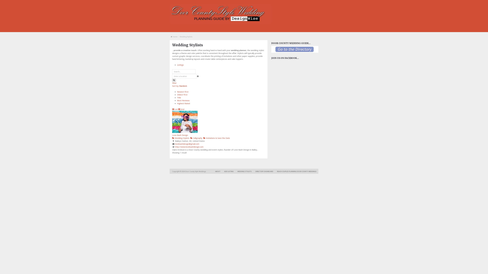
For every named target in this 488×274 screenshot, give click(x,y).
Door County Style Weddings (195, 171)
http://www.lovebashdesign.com (189, 146)
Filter (174, 83)
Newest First (182, 91)
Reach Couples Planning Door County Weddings (296, 171)
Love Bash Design (180, 135)
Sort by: (179, 86)
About (217, 171)
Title (179, 97)
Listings (180, 65)
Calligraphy (197, 138)
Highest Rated (183, 103)
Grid (182, 109)
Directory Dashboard (264, 171)
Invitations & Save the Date (217, 138)
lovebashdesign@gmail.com (187, 144)
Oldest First (182, 94)
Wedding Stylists (181, 138)
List (176, 109)
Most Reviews (183, 100)
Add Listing (229, 171)
